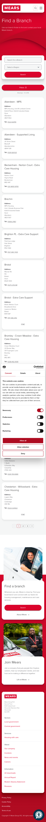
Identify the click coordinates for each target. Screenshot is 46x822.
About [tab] (37, 373)
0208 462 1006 (13, 362)
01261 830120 (12, 152)
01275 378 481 (12, 285)
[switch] (40, 417)
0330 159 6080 (13, 474)
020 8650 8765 (13, 186)
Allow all (23, 440)
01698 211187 (12, 222)
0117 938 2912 (12, 318)
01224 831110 (12, 122)
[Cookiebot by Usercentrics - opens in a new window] (33, 367)
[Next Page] (32, 526)
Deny (23, 453)
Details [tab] (23, 373)
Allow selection (23, 447)
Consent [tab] (8, 373)
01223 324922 (13, 508)
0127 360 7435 (13, 252)
